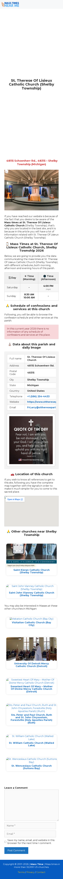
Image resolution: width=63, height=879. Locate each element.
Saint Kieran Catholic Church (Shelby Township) (31, 571)
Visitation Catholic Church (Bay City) (31, 624)
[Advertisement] (31, 45)
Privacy (30, 872)
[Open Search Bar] (50, 4)
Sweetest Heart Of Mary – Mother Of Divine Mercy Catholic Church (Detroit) (32, 689)
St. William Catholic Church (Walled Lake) (31, 744)
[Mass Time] (10, 4)
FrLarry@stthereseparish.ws (45, 407)
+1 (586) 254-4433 (38, 396)
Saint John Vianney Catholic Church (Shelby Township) (31, 594)
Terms (21, 872)
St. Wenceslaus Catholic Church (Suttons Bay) (31, 767)
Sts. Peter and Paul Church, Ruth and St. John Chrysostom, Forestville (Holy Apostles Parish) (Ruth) (31, 719)
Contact (40, 872)
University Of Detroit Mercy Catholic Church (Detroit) (31, 665)
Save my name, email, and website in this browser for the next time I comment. (31, 842)
